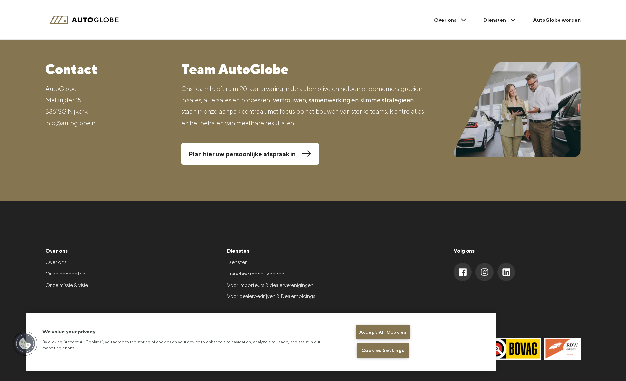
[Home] (87, 20)
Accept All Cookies (383, 332)
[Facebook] (463, 272)
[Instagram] (484, 272)
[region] (261, 342)
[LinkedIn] (506, 272)
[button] (25, 343)
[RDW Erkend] (562, 349)
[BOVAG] (513, 349)
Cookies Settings (383, 350)
